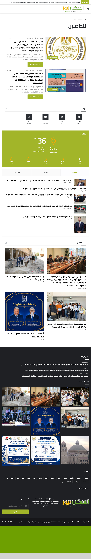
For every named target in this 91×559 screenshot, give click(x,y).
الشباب (72, 478)
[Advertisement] (45, 29)
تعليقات (17, 172)
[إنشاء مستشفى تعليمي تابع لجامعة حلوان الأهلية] (24, 261)
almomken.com (55, 522)
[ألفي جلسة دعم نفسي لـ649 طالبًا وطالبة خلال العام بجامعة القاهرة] (16, 416)
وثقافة (69, 482)
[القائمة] (3, 9)
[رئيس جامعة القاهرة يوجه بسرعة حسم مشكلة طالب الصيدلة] (75, 450)
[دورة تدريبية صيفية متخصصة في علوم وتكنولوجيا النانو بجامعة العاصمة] (66, 306)
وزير (63, 482)
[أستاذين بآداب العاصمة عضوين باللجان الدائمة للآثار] (24, 311)
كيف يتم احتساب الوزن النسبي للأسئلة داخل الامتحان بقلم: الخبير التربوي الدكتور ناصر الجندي (38, 180)
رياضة (40, 478)
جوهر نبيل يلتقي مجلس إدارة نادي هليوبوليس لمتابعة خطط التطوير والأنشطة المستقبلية (39, 194)
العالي (65, 478)
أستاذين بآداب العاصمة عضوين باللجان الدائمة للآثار (25, 335)
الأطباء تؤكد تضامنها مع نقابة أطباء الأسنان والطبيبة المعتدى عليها (47, 216)
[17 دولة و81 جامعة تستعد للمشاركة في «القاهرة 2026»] (16, 451)
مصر (12, 478)
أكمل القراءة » (35, 64)
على (34, 478)
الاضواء (86, 478)
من (7, 478)
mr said (39, 70)
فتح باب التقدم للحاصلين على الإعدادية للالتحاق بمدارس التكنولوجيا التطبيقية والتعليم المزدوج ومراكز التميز (27, 46)
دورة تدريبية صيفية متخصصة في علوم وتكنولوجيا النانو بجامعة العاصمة (66, 325)
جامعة (52, 478)
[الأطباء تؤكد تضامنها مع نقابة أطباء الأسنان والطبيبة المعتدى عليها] (80, 224)
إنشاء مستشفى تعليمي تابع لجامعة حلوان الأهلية (25, 277)
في (18, 478)
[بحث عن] (88, 9)
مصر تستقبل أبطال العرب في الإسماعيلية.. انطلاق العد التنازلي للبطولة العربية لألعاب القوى (39, 206)
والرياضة (76, 482)
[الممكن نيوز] (73, 9)
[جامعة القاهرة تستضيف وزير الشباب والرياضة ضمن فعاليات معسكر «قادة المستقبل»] (75, 396)
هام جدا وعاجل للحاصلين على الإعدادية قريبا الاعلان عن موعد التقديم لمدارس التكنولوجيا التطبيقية (27, 78)
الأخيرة (46, 172)
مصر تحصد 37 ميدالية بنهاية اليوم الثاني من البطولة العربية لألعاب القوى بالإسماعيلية (54, 188)
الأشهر (74, 172)
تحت (59, 478)
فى (23, 478)
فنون (28, 478)
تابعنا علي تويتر (83, 488)
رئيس (46, 478)
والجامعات (85, 482)
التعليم (79, 478)
